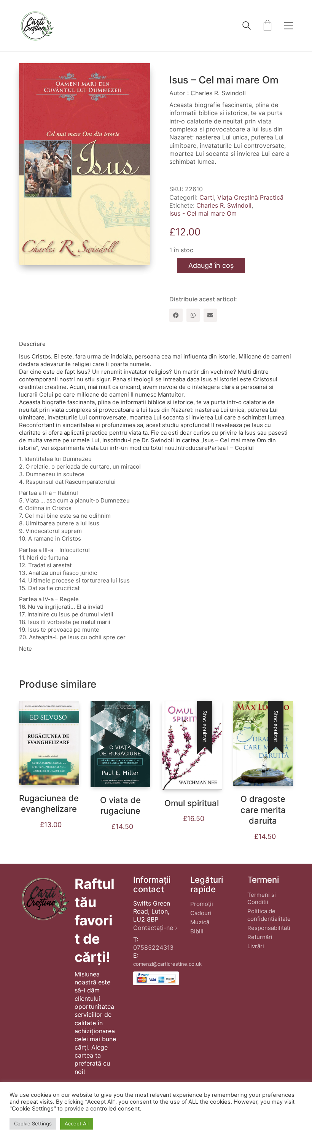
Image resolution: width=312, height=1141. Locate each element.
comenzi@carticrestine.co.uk (167, 964)
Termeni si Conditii (261, 898)
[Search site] (246, 26)
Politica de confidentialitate (269, 914)
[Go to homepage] (36, 26)
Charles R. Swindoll (224, 205)
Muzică (199, 922)
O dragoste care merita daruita (263, 810)
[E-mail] (210, 315)
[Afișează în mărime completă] (31, 75)
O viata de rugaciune (120, 805)
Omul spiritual (191, 803)
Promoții (201, 903)
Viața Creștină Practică (250, 197)
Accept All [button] (77, 1123)
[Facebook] (176, 315)
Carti (206, 197)
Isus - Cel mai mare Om (203, 213)
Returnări (259, 937)
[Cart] (267, 26)
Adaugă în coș (211, 265)
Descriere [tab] (32, 343)
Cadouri (201, 913)
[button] (288, 26)
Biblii (197, 931)
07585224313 (153, 947)
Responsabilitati (268, 927)
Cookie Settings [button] (33, 1123)
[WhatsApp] (193, 315)
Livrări (255, 946)
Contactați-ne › (155, 927)
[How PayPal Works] (156, 978)
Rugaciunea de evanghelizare (49, 803)
